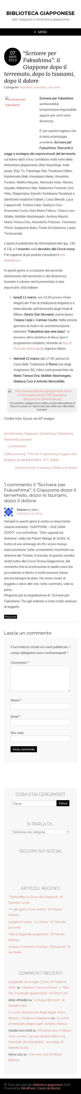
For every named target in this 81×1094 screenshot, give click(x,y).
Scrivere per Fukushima (56, 434)
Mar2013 (13, 58)
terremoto (11, 439)
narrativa (40, 87)
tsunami (26, 439)
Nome (16, 700)
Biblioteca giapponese (40, 13)
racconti (54, 87)
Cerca (63, 803)
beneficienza (13, 434)
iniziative (26, 87)
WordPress (28, 1088)
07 (12, 53)
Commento (20, 663)
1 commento (16, 446)
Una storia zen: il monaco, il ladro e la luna (45, 467)
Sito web (17, 733)
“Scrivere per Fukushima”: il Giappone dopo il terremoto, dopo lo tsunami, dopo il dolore (39, 66)
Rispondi (10, 616)
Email (16, 716)
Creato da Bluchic (48, 1088)
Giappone (31, 434)
